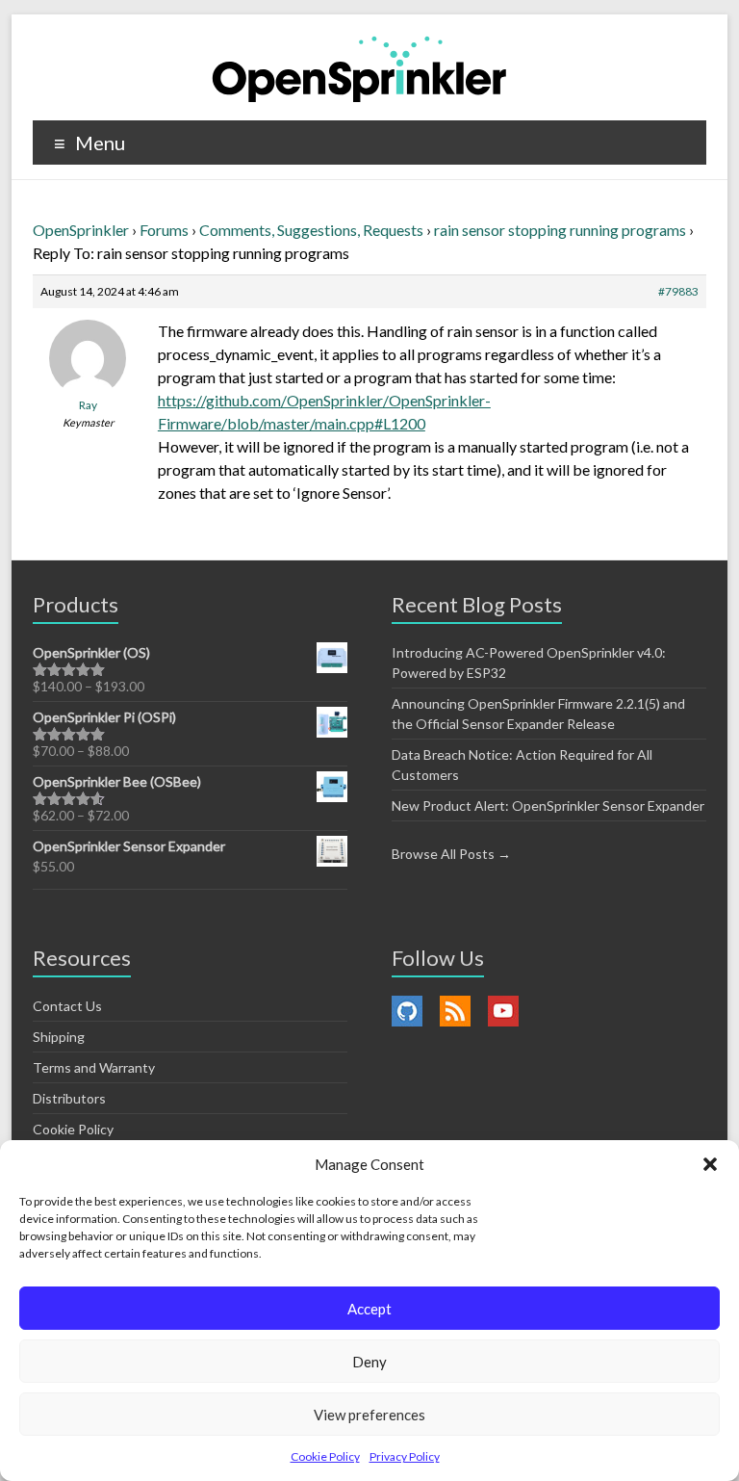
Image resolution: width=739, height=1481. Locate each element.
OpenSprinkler (81, 230)
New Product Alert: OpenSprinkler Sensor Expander (548, 805)
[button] (710, 1164)
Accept (369, 1308)
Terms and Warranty (94, 1067)
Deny (369, 1361)
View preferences (369, 1414)
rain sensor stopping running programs (560, 230)
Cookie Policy (325, 1456)
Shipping (59, 1036)
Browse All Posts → (451, 853)
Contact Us (67, 1006)
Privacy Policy (405, 1456)
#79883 (678, 291)
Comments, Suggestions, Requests (311, 230)
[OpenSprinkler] (359, 68)
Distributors (69, 1098)
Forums (164, 230)
